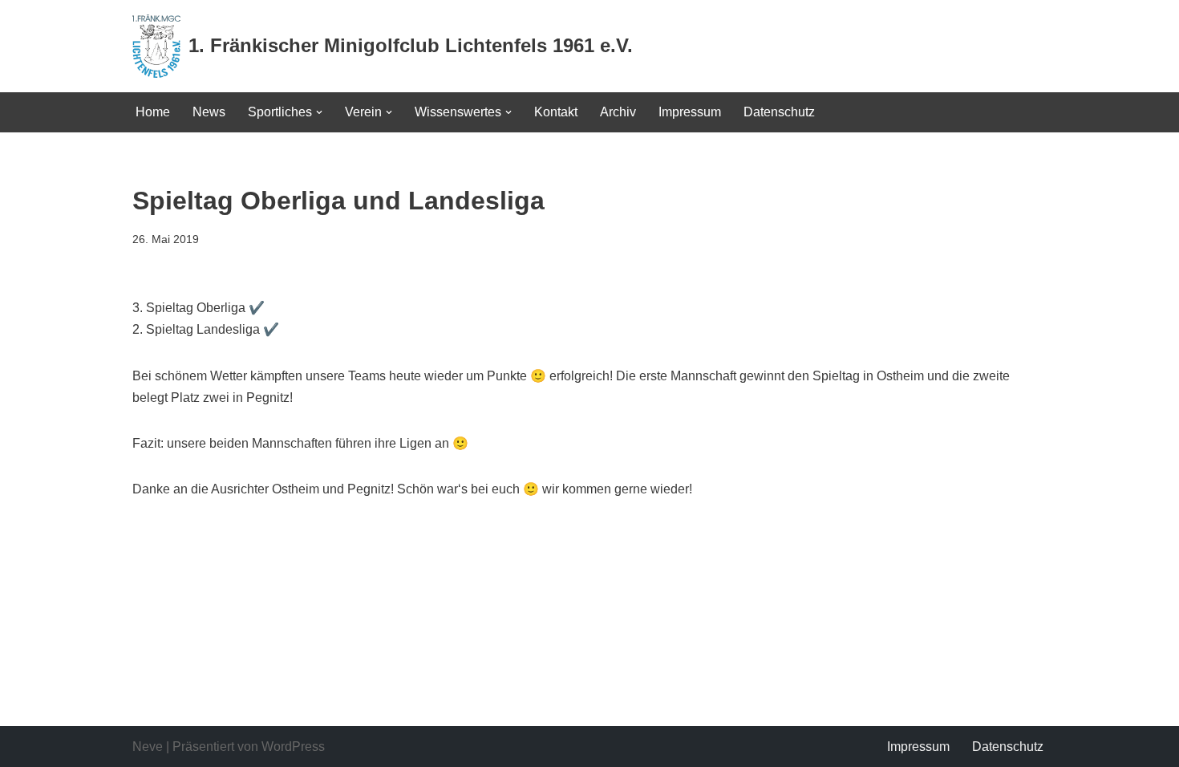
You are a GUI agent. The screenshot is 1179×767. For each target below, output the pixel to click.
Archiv (618, 112)
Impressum (689, 112)
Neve (147, 746)
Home (153, 112)
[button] (319, 112)
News (208, 112)
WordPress (293, 746)
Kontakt (555, 112)
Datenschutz (779, 112)
